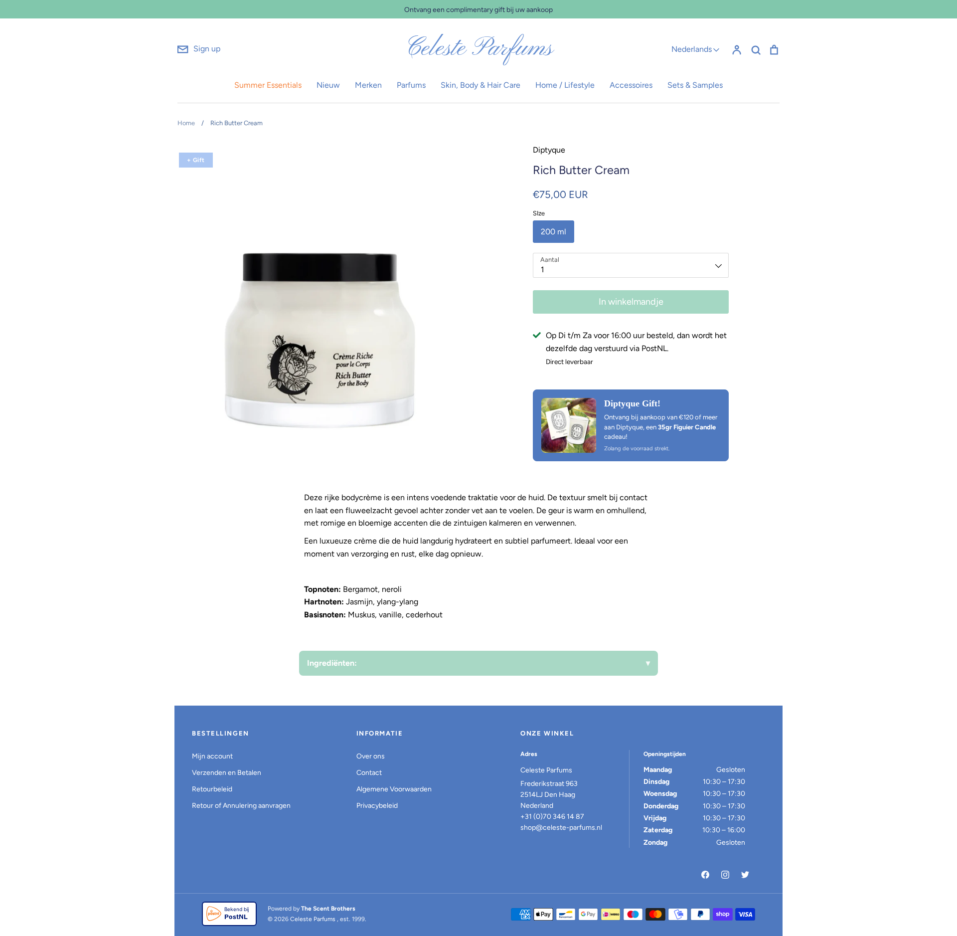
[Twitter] (745, 875)
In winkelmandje (631, 301)
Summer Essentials (268, 85)
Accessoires (631, 85)
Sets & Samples (695, 85)
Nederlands (691, 49)
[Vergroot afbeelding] (568, 425)
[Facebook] (705, 875)
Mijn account (212, 756)
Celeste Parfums (479, 48)
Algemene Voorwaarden (394, 789)
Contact (369, 772)
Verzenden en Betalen (226, 772)
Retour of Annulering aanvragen (241, 805)
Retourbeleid (212, 789)
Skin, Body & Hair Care (480, 85)
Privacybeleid (377, 805)
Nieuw (328, 85)
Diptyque (549, 150)
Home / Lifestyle (565, 85)
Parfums (411, 85)
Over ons (370, 756)
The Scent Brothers (328, 908)
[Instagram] (725, 875)
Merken (368, 85)
